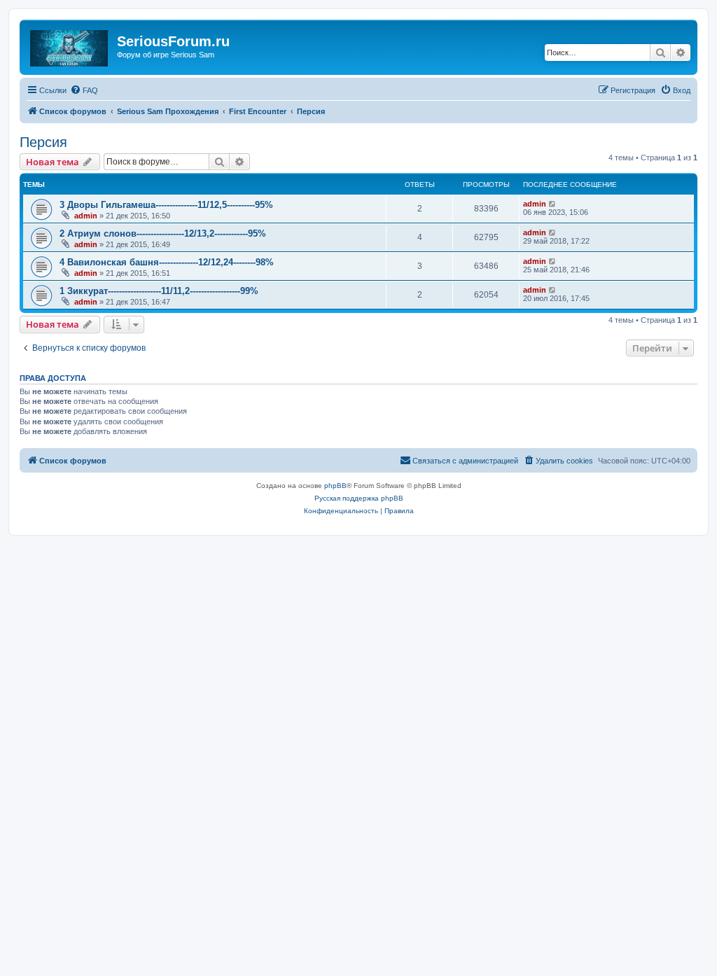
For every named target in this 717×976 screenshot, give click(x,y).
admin (85, 215)
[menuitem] (84, 90)
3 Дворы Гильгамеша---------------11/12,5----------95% (166, 205)
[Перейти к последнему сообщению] (552, 204)
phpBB (335, 485)
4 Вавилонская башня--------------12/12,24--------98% (167, 262)
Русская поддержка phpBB (358, 498)
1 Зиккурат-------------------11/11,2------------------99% (159, 291)
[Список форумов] (70, 45)
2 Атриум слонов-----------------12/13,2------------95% (163, 233)
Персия (43, 142)
